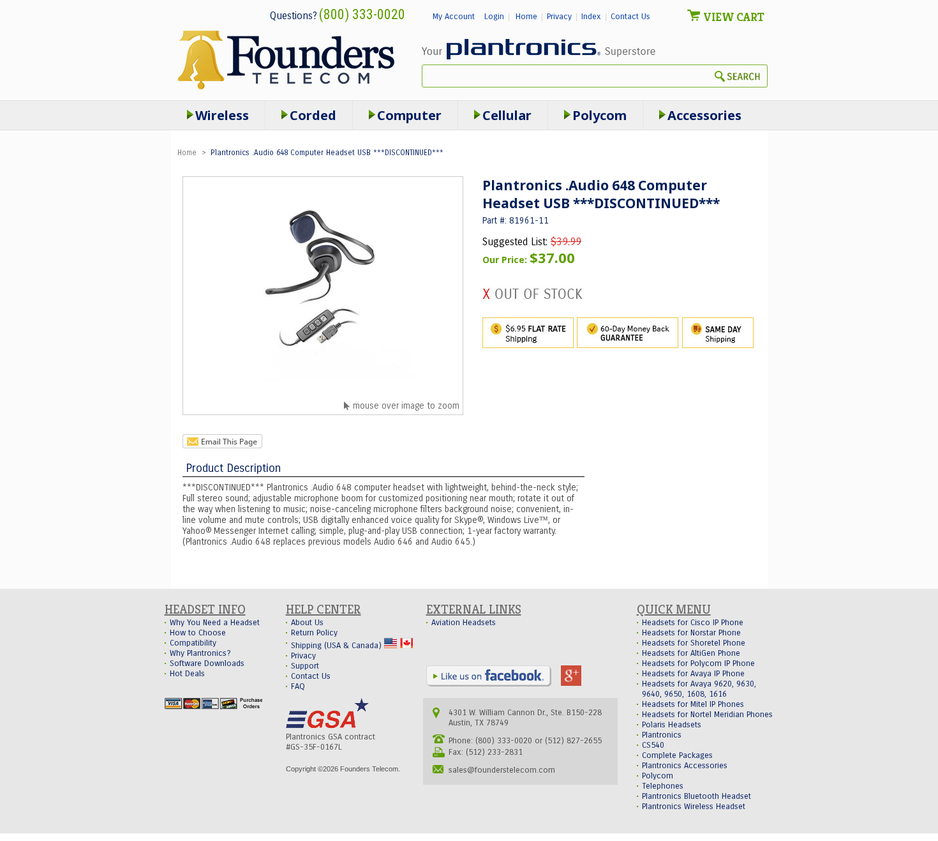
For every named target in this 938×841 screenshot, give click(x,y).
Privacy (559, 16)
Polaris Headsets (671, 725)
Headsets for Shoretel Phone (693, 643)
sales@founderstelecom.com (502, 770)
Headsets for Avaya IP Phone (693, 674)
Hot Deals (187, 674)
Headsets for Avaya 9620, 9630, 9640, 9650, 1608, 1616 (699, 689)
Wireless (222, 115)
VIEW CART (733, 17)
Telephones (662, 786)
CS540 (653, 745)
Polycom (599, 115)
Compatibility (193, 643)
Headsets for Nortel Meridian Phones (707, 714)
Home (526, 16)
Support (305, 666)
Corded (313, 115)
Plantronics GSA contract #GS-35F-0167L (330, 742)
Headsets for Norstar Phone (691, 633)
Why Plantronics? (200, 653)
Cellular (507, 115)
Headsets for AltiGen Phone (691, 653)
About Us (307, 622)
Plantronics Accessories (684, 766)
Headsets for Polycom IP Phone (698, 663)
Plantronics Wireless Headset (693, 806)
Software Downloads (207, 663)
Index (591, 16)
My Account (454, 16)
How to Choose (198, 633)
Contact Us (630, 16)
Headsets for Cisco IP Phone (692, 622)
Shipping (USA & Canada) (337, 645)
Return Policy (314, 633)
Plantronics (661, 735)
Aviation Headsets (463, 622)
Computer (409, 115)
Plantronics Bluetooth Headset (696, 796)
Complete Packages (677, 755)
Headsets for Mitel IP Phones (693, 704)
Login (494, 16)
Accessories (704, 115)
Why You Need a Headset (215, 622)
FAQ (298, 686)
